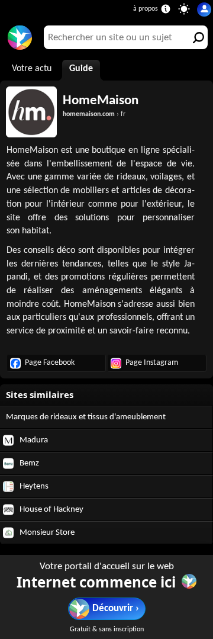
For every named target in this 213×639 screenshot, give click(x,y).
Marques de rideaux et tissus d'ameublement (86, 417)
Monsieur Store (46, 532)
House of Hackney (50, 509)
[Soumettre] (196, 37)
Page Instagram (151, 362)
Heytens (33, 486)
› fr (94, 114)
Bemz (28, 463)
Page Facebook (50, 362)
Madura (33, 440)
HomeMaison (100, 101)
